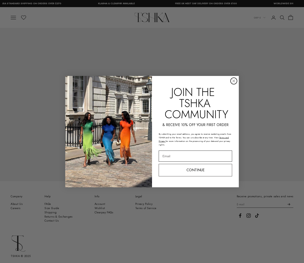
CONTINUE (195, 170)
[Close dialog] (234, 81)
